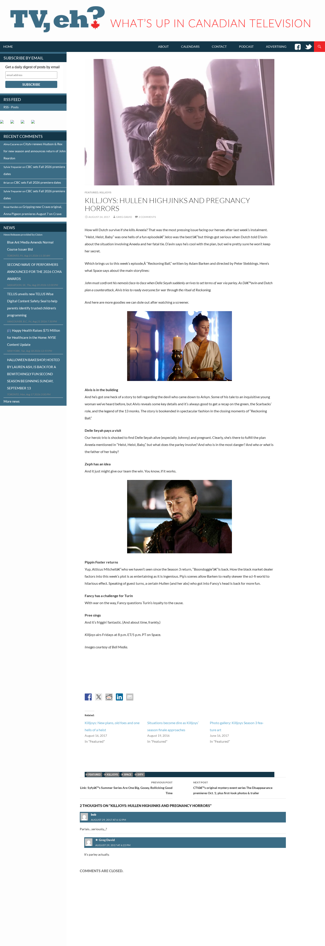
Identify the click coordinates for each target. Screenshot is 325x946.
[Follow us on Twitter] (13, 123)
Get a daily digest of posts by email (32, 67)
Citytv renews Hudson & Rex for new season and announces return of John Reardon (35, 151)
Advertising (276, 46)
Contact (219, 46)
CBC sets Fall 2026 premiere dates (37, 182)
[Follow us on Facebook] (3, 123)
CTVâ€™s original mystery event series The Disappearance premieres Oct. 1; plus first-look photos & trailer (232, 788)
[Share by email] (129, 696)
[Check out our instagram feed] (34, 123)
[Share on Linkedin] (119, 696)
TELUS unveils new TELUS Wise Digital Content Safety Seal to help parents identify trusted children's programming (32, 304)
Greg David (124, 217)
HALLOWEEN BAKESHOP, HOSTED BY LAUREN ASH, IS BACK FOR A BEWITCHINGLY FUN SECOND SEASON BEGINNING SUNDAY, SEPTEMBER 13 (33, 374)
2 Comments (147, 217)
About (163, 46)
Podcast (246, 46)
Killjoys (105, 192)
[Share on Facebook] (88, 696)
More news (12, 401)
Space (127, 774)
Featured (91, 192)
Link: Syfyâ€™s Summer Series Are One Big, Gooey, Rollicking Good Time (126, 788)
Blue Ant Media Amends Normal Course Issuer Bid (30, 245)
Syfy (140, 774)
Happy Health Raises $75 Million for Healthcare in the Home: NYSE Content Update (33, 337)
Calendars (190, 46)
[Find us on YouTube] (24, 123)
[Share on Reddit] (109, 696)
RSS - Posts (11, 107)
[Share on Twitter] (98, 696)
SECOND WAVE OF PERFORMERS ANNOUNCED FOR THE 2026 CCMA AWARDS (34, 272)
